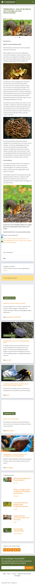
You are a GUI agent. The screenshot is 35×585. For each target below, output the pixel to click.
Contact (14, 573)
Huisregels (18, 575)
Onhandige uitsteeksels (18, 530)
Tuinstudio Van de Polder (13, 317)
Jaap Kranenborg (17, 533)
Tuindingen (9, 19)
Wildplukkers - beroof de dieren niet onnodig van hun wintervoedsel (15, 455)
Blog (4, 573)
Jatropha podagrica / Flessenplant (22, 479)
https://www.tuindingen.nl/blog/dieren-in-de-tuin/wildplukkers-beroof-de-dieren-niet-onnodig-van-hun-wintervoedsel (17, 240)
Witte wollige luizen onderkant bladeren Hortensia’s (21, 491)
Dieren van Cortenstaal (10, 419)
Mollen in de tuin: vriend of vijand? (14, 303)
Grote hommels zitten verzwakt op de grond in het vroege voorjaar (15, 384)
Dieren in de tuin (9, 298)
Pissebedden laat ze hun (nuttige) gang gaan (16, 341)
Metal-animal (10, 430)
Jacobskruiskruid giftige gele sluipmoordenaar (20, 504)
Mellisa (15, 522)
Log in (5, 270)
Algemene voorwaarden (24, 573)
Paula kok (15, 509)
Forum (9, 573)
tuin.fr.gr (15, 483)
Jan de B (8, 360)
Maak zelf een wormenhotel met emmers (21, 518)
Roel (7, 395)
